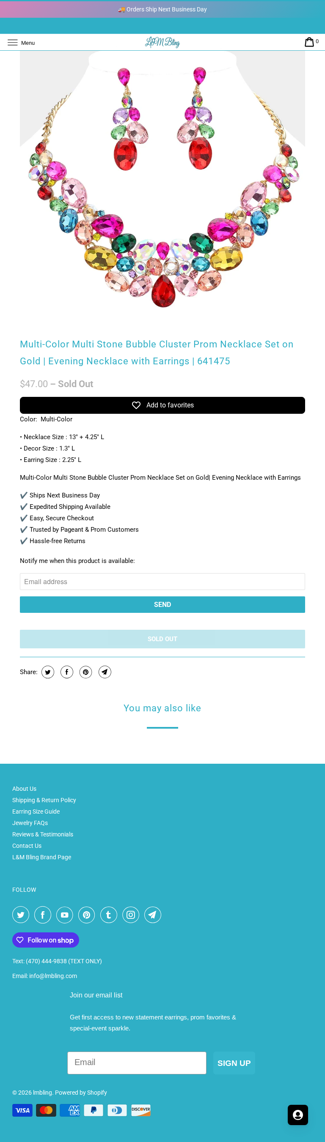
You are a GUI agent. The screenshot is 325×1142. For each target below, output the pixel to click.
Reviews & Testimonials (42, 834)
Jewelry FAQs (30, 823)
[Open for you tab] (298, 1115)
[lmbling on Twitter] (22, 915)
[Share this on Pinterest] (84, 672)
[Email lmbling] (154, 915)
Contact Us (26, 845)
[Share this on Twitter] (46, 672)
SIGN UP (234, 1063)
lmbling (42, 1092)
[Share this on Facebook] (65, 672)
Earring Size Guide (36, 811)
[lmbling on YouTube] (66, 915)
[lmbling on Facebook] (44, 915)
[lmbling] (162, 42)
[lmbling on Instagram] (132, 915)
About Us (24, 788)
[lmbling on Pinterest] (88, 915)
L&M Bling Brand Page (41, 857)
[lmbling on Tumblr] (110, 915)
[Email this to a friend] (103, 672)
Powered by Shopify (81, 1092)
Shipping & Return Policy (44, 800)
